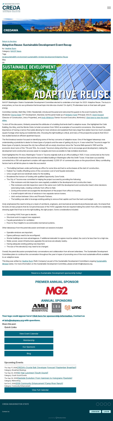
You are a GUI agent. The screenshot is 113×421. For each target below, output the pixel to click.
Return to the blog (9, 41)
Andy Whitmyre (47, 117)
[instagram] (101, 404)
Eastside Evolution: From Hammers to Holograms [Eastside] (45, 378)
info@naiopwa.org (14, 320)
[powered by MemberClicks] (56, 418)
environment (22, 57)
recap (4, 57)
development (49, 57)
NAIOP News (15, 51)
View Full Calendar (40, 390)
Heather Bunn (10, 48)
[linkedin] (97, 404)
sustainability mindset (35, 57)
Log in (106, 412)
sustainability (12, 57)
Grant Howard (98, 115)
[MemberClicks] (12, 11)
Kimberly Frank (71, 115)
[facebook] (105, 404)
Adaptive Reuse (61, 57)
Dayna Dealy (16, 115)
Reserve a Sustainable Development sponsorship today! (56, 273)
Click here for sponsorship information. (52, 316)
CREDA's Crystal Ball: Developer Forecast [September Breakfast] (46, 367)
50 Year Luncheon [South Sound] (33, 373)
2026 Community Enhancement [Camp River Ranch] (39, 383)
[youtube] (109, 404)
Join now (95, 412)
